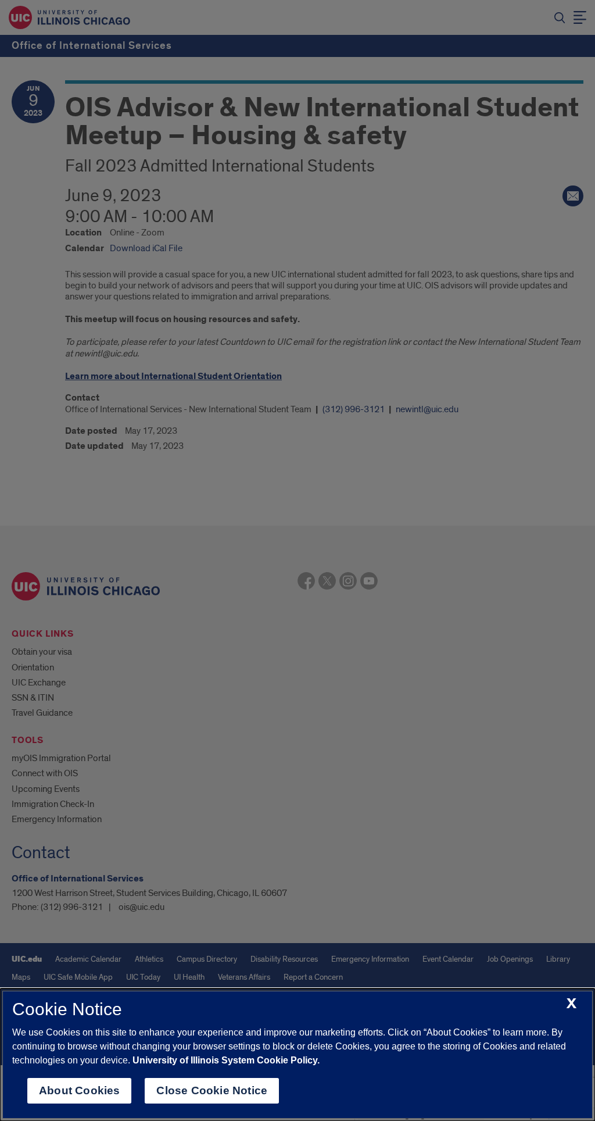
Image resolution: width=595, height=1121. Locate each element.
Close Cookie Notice (211, 1090)
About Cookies (79, 1090)
